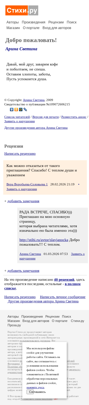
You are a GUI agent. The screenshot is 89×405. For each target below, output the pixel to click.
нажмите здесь (35, 387)
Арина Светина (21, 48)
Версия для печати (45, 117)
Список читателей (17, 117)
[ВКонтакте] (12, 109)
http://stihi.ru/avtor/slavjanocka (43, 240)
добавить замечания (23, 201)
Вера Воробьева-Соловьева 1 (27, 184)
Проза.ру (14, 325)
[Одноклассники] (16, 109)
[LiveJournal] (25, 109)
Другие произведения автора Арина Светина (36, 127)
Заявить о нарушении (19, 121)
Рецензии (56, 22)
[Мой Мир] (21, 109)
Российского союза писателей (36, 399)
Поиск (71, 22)
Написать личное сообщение (63, 297)
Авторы (12, 22)
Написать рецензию (20, 154)
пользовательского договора (35, 341)
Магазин (13, 28)
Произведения (33, 22)
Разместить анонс (73, 117)
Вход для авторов (57, 28)
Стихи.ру (77, 321)
